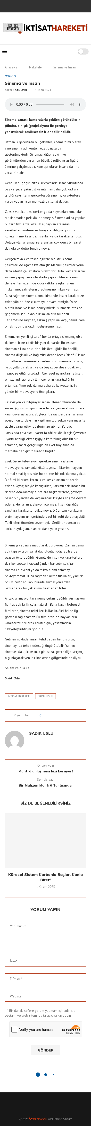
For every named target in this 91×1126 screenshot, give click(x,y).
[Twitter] (35, 6)
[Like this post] (43, 715)
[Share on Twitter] (53, 715)
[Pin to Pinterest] (58, 715)
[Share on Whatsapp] (67, 715)
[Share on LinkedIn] (63, 715)
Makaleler (36, 67)
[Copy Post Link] (72, 715)
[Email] (62, 6)
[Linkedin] (55, 6)
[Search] (72, 52)
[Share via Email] (76, 715)
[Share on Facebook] (49, 715)
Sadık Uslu (20, 90)
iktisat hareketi (19, 696)
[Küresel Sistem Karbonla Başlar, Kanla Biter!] (45, 840)
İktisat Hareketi (38, 1119)
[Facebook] (29, 6)
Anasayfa (11, 67)
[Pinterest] (49, 6)
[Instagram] (42, 6)
